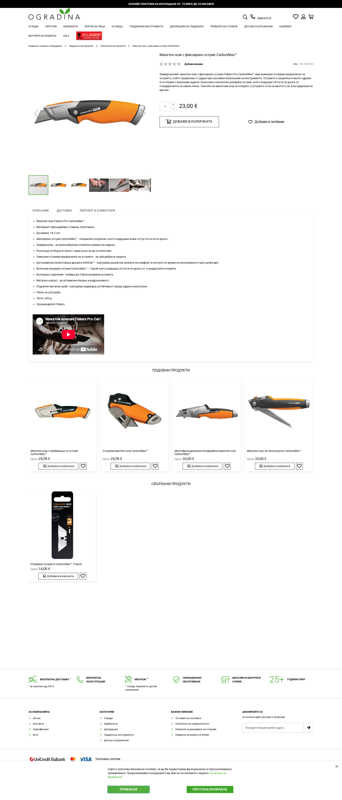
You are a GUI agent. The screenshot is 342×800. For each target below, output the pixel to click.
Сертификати (41, 729)
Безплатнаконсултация (95, 679)
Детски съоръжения (116, 740)
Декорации (111, 729)
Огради (108, 718)
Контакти (38, 723)
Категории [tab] (107, 712)
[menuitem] (33, 26)
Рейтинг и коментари (97, 210)
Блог (35, 734)
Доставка (64, 210)
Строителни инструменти (112, 46)
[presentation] (40, 210)
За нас (37, 718)
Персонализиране (210, 789)
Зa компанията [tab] (39, 712)
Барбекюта (110, 723)
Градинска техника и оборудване (45, 46)
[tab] (278, 716)
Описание (40, 210)
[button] (36, 113)
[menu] (171, 32)
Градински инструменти (81, 46)
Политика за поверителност (192, 723)
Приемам (128, 789)
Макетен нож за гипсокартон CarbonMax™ (274, 450)
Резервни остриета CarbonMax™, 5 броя (56, 564)
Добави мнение (193, 64)
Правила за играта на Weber (192, 734)
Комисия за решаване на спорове (195, 729)
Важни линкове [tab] (182, 712)
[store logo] (54, 16)
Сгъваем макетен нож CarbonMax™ (125, 450)
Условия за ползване (188, 718)
